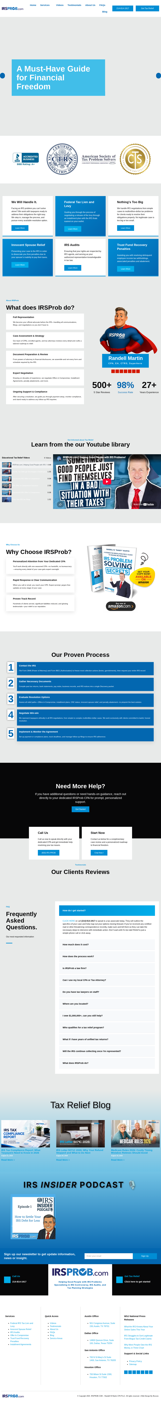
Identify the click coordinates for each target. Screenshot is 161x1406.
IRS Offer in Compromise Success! (25, 486)
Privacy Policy (135, 1361)
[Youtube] (121, 371)
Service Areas (56, 1338)
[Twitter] (117, 371)
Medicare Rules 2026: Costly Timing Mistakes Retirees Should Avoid (131, 1151)
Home (33, 5)
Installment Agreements (20, 1344)
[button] (2, 76)
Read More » (8, 1160)
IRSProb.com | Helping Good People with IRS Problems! (29, 465)
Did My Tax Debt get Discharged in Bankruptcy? (29, 472)
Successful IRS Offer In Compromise (26, 479)
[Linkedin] (125, 371)
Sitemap (133, 1364)
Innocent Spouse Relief (20, 1329)
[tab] (26, 464)
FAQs (102, 5)
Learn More (20, 228)
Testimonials (74, 5)
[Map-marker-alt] (129, 371)
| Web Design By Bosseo (149, 1396)
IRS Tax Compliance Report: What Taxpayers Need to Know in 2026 (20, 1151)
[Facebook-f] (113, 371)
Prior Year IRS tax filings (21, 499)
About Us (90, 5)
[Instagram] (138, 371)
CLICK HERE (69, 921)
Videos (60, 5)
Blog (104, 11)
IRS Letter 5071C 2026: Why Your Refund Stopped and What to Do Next (79, 1151)
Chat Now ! (99, 853)
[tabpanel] (107, 481)
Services (45, 5)
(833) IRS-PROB (49, 853)
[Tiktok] (134, 371)
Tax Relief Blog (80, 1105)
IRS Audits (15, 1332)
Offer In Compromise (19, 1335)
